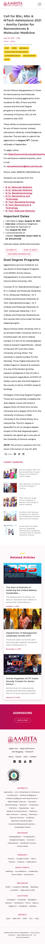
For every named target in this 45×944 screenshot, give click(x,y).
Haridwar (32, 906)
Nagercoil (12, 906)
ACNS (14, 48)
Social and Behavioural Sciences (22, 824)
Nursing (24, 814)
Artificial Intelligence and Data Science (21, 798)
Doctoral (30, 840)
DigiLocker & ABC (27, 890)
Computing (33, 805)
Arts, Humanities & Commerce (27, 792)
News (12, 41)
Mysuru (35, 903)
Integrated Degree (17, 840)
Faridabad (23, 906)
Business (23, 805)
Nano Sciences (12, 814)
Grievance (11, 935)
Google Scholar (22, 859)
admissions (24, 48)
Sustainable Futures (23, 827)
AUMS (8, 887)
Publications (31, 862)
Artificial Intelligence (28, 795)
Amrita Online (22, 846)
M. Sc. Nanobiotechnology (19, 193)
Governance (28, 874)
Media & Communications (17, 811)
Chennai (8, 903)
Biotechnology (11, 805)
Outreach (29, 752)
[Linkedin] (30, 761)
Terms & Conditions (22, 937)
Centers (11, 859)
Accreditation (20, 871)
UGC (31, 918)
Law (32, 808)
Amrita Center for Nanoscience (16, 52)
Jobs (25, 757)
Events (18, 757)
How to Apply (30, 250)
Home (6, 41)
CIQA (37, 918)
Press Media (16, 874)
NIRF (25, 918)
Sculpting (30, 818)
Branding (34, 887)
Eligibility (11, 250)
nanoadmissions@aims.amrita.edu (24, 166)
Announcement (29, 56)
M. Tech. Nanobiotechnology (20, 202)
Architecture (12, 795)
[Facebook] (14, 761)
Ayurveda (32, 802)
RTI (35, 935)
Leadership (33, 871)
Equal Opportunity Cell (24, 935)
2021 (7, 48)
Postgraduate (28, 837)
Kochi (7, 59)
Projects (20, 862)
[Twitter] (20, 761)
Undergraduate (15, 837)
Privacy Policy (35, 932)
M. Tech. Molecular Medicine (20, 211)
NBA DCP (17, 918)
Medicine (33, 811)
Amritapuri (11, 900)
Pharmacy (33, 814)
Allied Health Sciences (17, 802)
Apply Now (22, 720)
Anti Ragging (17, 752)
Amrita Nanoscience (12, 56)
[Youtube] (25, 761)
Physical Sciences (17, 818)
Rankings (9, 871)
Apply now (13, 748)
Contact (33, 757)
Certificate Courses (28, 843)
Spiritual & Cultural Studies (21, 821)
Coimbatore (18, 903)
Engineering (23, 808)
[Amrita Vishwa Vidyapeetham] (13, 4)
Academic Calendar (20, 887)
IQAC (8, 918)
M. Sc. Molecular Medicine (19, 190)
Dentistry (13, 808)
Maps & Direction (27, 748)
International (13, 843)
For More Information (19, 254)
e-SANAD (14, 890)
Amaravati (22, 900)
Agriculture (8, 792)
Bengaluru (32, 900)
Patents (12, 862)
